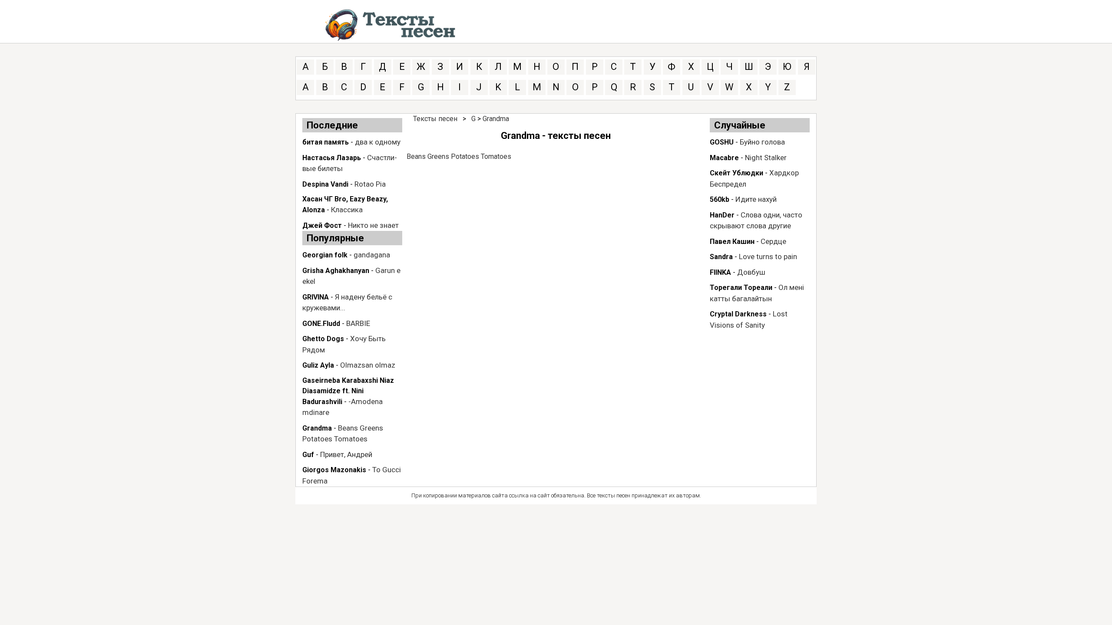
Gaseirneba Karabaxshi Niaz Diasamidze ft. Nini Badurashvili (348, 391)
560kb (719, 199)
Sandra (721, 257)
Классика (347, 209)
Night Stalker (766, 157)
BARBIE (358, 323)
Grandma (317, 428)
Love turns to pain (768, 256)
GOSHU (722, 142)
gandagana (372, 254)
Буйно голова (762, 142)
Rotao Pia (370, 184)
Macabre (724, 158)
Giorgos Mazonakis (334, 470)
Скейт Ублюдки (736, 173)
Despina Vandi (325, 184)
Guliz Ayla (318, 365)
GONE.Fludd (321, 323)
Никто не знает (373, 225)
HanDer (722, 215)
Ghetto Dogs (323, 339)
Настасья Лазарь (331, 158)
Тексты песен (435, 119)
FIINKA (720, 272)
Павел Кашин (732, 241)
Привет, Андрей (346, 454)
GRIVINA (315, 297)
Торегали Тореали (741, 287)
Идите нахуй (756, 199)
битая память (325, 142)
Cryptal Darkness (738, 314)
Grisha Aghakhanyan (335, 270)
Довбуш (751, 272)
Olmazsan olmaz (367, 365)
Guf (308, 455)
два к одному (377, 142)
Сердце (773, 241)
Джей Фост (322, 225)
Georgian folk (325, 255)
